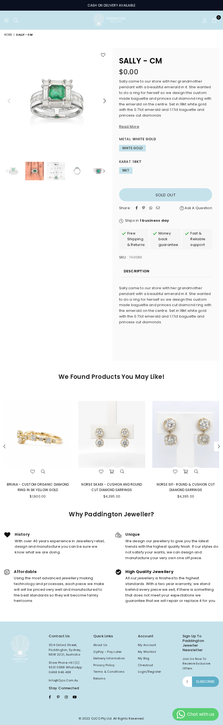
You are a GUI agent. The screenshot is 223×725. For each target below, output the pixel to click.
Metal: (137, 139)
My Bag (144, 658)
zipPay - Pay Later (107, 652)
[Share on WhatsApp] (150, 208)
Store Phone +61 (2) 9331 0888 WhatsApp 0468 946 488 (65, 667)
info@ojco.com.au (63, 680)
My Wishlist (147, 652)
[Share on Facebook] (136, 208)
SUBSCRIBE (205, 681)
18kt (125, 170)
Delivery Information (109, 658)
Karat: (130, 161)
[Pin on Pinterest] (143, 208)
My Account (147, 645)
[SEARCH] (16, 20)
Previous (9, 100)
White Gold (132, 148)
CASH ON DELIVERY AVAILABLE (112, 5)
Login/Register (149, 671)
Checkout (145, 665)
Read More (129, 126)
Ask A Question (198, 208)
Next (105, 100)
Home (8, 35)
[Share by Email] (157, 208)
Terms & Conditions (109, 671)
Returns (99, 678)
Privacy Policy (104, 665)
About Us (100, 645)
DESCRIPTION (137, 271)
